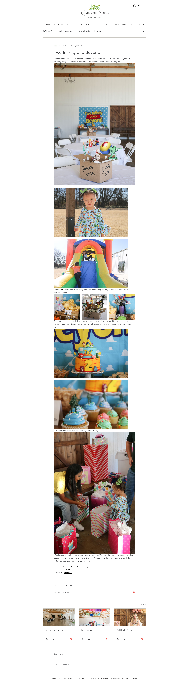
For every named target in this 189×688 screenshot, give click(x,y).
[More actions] (133, 46)
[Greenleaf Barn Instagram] (134, 5)
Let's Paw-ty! (87, 630)
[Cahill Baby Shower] (130, 617)
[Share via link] (71, 585)
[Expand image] (91, 212)
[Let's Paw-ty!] (94, 617)
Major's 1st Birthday (54, 630)
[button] (143, 31)
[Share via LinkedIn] (66, 585)
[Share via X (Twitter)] (60, 585)
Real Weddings (65, 31)
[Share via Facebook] (55, 585)
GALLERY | (48, 31)
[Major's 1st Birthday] (59, 617)
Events (97, 31)
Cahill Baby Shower (125, 630)
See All (143, 604)
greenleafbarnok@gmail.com (125, 678)
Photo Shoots (83, 31)
